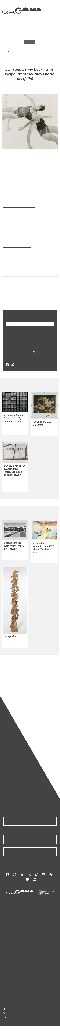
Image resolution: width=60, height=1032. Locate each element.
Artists (29, 32)
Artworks (11, 32)
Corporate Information (32, 1030)
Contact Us (12, 1014)
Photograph (9, 232)
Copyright (47, 1026)
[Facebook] (7, 364)
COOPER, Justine (12, 427)
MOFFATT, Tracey (42, 555)
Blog (33, 943)
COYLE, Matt (10, 555)
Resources (42, 41)
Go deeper (47, 32)
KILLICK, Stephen (12, 640)
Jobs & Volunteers (17, 1026)
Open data (8, 943)
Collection (21, 20)
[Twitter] (12, 364)
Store (6, 949)
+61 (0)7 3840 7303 (17, 1010)
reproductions (45, 680)
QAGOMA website (12, 946)
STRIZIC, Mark (11, 484)
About (34, 946)
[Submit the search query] (5, 50)
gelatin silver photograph (16, 246)
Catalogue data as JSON (18, 351)
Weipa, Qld (8, 272)
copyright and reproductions (39, 683)
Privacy (34, 1026)
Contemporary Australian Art (18, 206)
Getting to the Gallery (17, 1006)
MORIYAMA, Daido (42, 428)
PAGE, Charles (24, 86)
